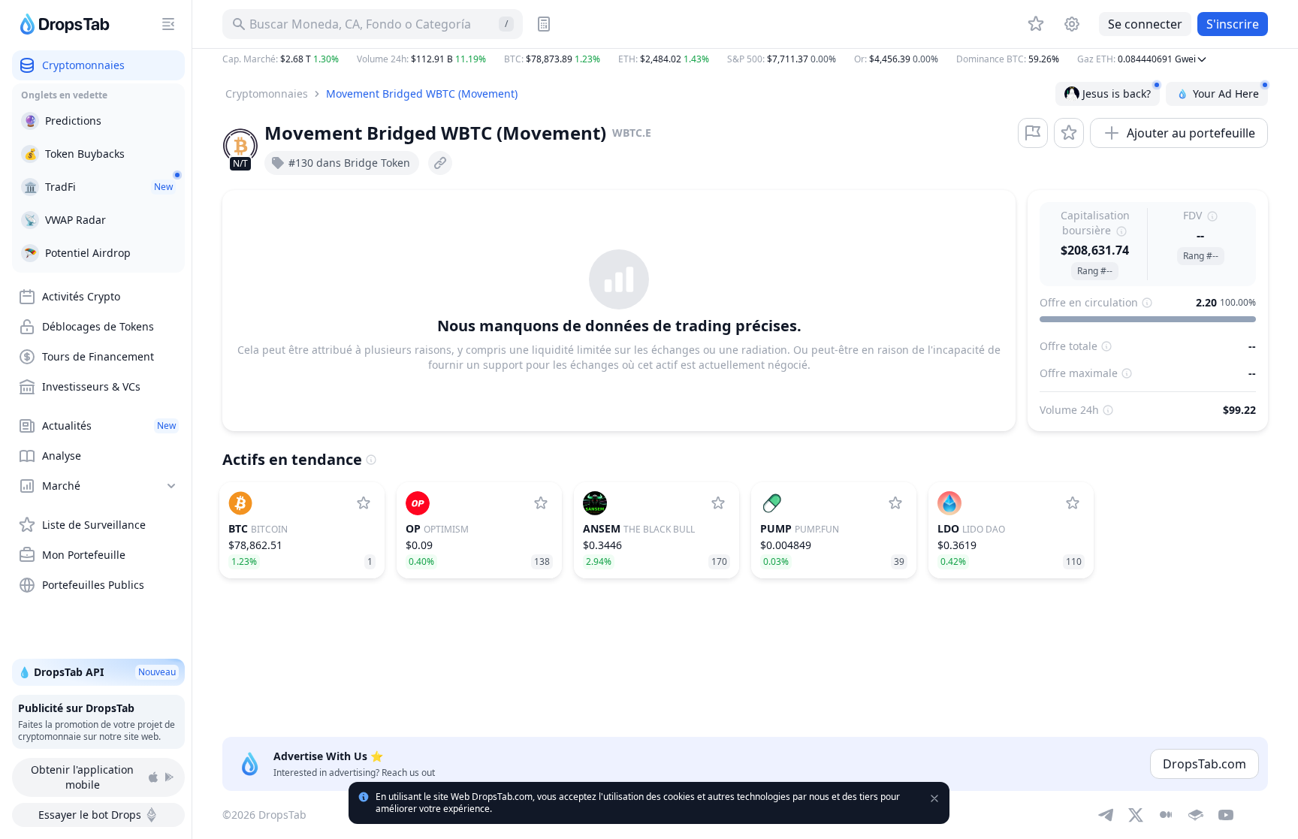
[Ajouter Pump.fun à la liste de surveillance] (895, 503)
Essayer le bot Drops (89, 814)
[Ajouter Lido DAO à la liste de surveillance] (1073, 503)
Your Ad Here (1226, 93)
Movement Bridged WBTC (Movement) (422, 93)
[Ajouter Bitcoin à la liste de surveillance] (364, 503)
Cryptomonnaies (266, 93)
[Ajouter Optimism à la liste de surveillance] (541, 503)
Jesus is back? (1116, 93)
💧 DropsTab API (97, 672)
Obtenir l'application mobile (82, 777)
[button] (745, 59)
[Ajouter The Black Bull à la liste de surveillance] (718, 503)
